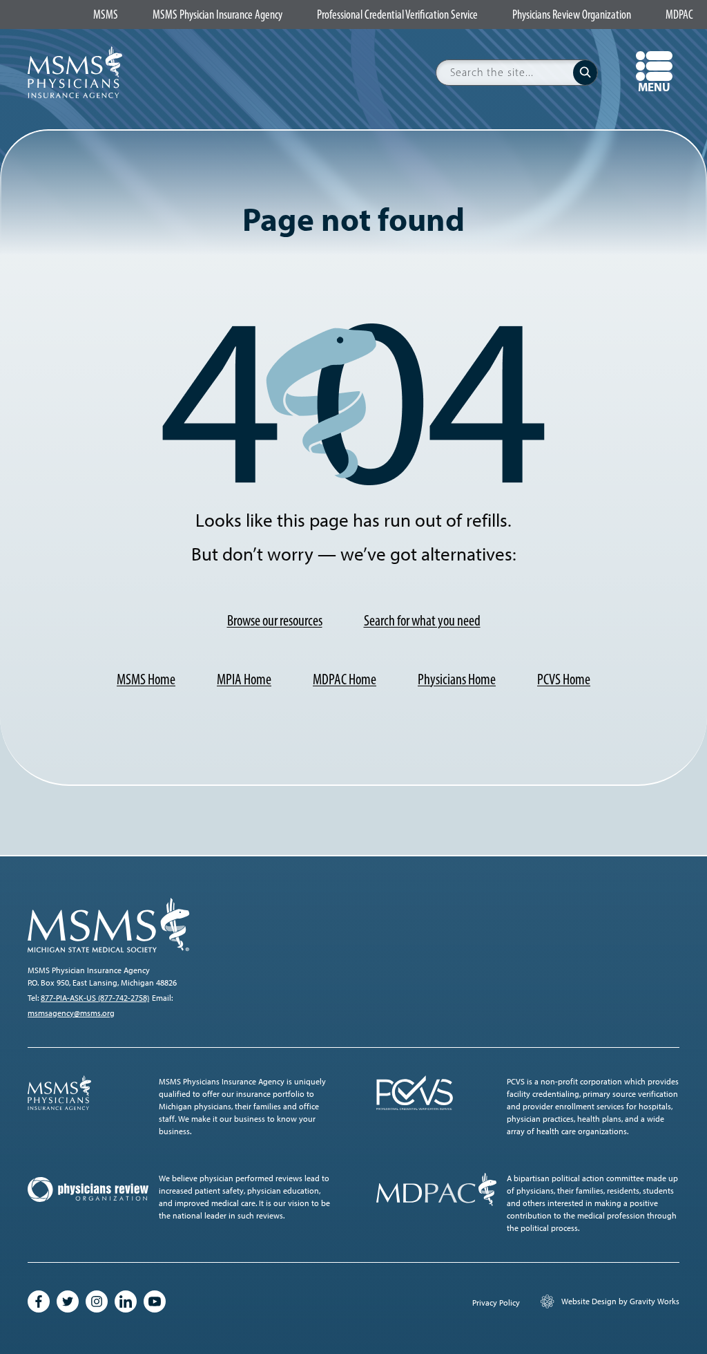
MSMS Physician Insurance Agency (217, 15)
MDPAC (679, 15)
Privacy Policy (496, 1303)
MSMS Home (146, 679)
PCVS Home (563, 679)
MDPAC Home (344, 679)
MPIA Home (244, 679)
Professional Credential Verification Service (397, 15)
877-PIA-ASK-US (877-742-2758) (95, 998)
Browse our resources (274, 620)
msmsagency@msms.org (71, 1013)
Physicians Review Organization (571, 15)
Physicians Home (457, 679)
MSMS (105, 15)
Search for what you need (422, 620)
